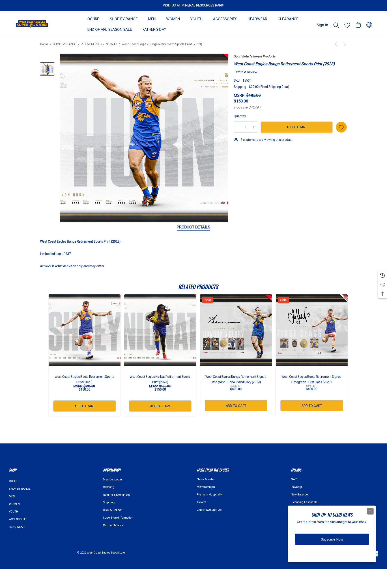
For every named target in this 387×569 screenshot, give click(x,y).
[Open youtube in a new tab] (343, 554)
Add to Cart (296, 127)
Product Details (193, 227)
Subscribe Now (332, 539)
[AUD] (369, 24)
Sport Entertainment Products (254, 56)
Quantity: (240, 116)
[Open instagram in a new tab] (324, 554)
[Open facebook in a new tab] (316, 554)
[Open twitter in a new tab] (333, 554)
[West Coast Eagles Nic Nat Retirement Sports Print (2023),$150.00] (160, 330)
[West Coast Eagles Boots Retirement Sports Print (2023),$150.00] (84, 330)
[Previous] (337, 44)
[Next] (344, 44)
